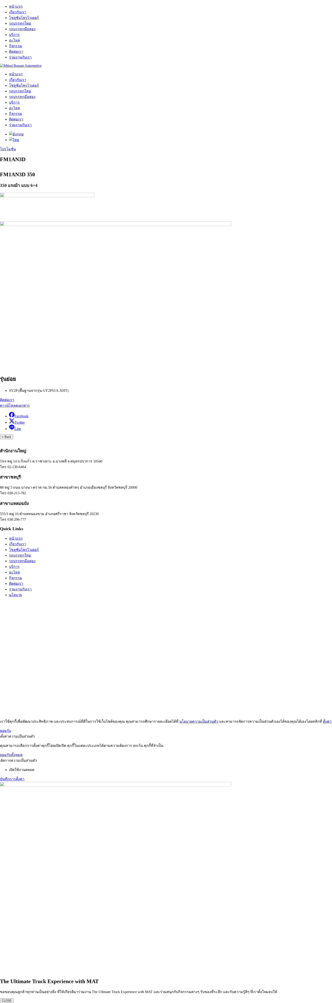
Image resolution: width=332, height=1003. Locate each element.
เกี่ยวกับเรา (17, 12)
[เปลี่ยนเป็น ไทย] (14, 140)
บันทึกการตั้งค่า (12, 779)
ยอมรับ (5, 731)
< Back (6, 437)
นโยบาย (15, 595)
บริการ (14, 35)
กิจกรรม (15, 46)
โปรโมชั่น (8, 149)
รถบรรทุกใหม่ (20, 23)
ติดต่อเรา (16, 51)
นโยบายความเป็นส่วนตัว (198, 721)
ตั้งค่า (327, 721)
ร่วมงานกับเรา (20, 57)
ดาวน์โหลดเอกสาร (15, 405)
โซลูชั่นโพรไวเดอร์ (24, 18)
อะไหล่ (14, 40)
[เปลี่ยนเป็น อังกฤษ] (16, 134)
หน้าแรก (16, 6)
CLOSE (7, 1000)
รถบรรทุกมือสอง (22, 29)
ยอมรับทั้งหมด (11, 755)
